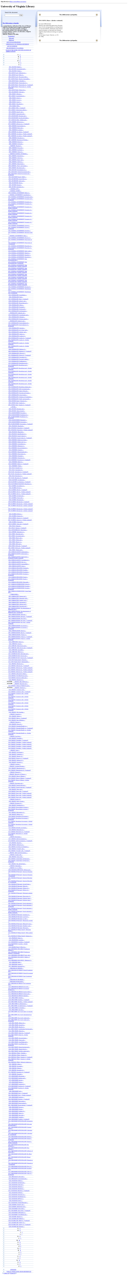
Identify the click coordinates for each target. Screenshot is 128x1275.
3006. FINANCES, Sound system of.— (17, 435)
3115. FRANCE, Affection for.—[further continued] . (20, 669)
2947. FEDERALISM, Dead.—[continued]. (18, 299)
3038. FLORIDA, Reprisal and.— (16, 499)
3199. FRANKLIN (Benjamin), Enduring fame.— (19, 898)
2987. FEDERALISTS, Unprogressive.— (18, 394)
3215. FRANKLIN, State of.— (16, 938)
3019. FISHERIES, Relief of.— (16, 461)
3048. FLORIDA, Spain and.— (16, 521)
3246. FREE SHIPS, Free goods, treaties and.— (19, 1017)
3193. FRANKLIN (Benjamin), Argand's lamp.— (19, 884)
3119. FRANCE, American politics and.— (18, 677)
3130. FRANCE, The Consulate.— (17, 712)
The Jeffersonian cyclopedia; (11, 23)
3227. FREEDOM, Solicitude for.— (17, 966)
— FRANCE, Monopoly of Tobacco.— (17, 774)
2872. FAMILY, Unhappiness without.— (17, 109)
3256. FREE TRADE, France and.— (17, 1040)
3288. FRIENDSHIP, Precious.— (16, 1107)
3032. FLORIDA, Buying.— (15, 487)
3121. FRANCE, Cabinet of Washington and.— (19, 685)
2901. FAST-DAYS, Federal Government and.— (19, 171)
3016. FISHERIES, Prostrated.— (16, 455)
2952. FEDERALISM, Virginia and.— (17, 309)
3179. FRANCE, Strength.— (15, 842)
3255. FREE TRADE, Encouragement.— (18, 1038)
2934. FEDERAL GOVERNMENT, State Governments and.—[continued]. (17, 262)
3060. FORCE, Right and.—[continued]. (17, 545)
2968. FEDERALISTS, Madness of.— (17, 349)
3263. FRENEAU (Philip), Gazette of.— (17, 1055)
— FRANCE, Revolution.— (15, 836)
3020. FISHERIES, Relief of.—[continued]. (18, 463)
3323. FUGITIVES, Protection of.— (17, 1194)
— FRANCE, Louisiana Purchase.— (17, 766)
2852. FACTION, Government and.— (17, 68)
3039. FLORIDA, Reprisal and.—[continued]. (19, 501)
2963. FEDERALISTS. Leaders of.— (17, 336)
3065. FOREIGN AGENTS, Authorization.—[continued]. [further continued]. (18, 557)
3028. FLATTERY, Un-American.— (17, 479)
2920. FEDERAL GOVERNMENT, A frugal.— (19, 225)
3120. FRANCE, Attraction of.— (16, 679)
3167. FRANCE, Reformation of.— (17, 812)
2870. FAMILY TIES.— (14, 105)
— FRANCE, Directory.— (15, 722)
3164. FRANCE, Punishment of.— (17, 805)
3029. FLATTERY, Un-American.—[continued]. (19, 481)
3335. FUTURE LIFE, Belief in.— (17, 1218)
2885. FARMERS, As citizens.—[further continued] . (20, 135)
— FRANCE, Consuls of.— (15, 714)
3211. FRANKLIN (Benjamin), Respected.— (18, 927)
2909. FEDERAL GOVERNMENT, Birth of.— (19, 192)
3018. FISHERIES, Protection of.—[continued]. (19, 459)
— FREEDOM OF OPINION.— (16, 968)
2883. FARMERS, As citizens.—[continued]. (18, 131)
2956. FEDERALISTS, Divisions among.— (18, 319)
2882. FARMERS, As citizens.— (16, 129)
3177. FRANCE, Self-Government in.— (17, 838)
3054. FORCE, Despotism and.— (16, 533)
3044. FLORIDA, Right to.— (15, 514)
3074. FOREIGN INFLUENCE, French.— (18, 577)
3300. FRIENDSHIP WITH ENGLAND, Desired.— (20, 1136)
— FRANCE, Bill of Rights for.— (21, 681)
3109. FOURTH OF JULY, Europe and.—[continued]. (20, 657)
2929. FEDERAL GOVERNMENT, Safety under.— (20, 251)
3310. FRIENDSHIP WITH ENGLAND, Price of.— (20, 1166)
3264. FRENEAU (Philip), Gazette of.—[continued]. (20, 1057)
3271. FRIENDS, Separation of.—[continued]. (19, 1072)
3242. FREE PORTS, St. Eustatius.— (17, 1007)
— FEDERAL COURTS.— (15, 190)
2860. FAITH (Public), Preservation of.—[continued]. (20, 84)
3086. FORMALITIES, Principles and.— (17, 606)
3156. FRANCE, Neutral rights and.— (17, 785)
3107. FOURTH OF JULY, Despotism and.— (18, 653)
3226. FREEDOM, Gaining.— (16, 964)
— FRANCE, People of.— (15, 799)
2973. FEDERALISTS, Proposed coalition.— (18, 359)
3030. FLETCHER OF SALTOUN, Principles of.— (20, 483)
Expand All (12, 1273)
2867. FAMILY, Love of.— (15, 99)
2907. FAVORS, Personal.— (15, 184)
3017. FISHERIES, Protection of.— (17, 457)
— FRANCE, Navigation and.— (16, 783)
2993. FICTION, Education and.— (17, 408)
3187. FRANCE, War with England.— (17, 863)
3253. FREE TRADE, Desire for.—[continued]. (19, 1033)
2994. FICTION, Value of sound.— (17, 410)
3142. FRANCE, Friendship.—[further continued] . (20, 744)
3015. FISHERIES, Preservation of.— (17, 453)
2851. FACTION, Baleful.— (15, 66)
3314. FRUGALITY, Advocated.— (17, 1176)
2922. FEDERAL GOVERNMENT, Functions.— (19, 230)
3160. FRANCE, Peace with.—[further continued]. (20, 793)
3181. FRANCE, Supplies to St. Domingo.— (18, 846)
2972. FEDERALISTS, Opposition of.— (17, 357)
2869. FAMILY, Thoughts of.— (16, 103)
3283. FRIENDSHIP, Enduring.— (16, 1097)
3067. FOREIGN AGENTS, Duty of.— (17, 562)
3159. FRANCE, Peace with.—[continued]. (18, 791)
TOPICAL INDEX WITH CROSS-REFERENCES (18, 1271)
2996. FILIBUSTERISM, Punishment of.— (18, 414)
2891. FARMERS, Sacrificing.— (16, 149)
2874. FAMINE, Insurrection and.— (17, 113)
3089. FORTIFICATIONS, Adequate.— (17, 614)
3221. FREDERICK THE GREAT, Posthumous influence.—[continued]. (19, 952)
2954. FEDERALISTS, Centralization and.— (18, 315)
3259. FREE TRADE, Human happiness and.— (19, 1047)
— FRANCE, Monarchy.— (15, 772)
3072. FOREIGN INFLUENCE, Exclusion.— (18, 572)
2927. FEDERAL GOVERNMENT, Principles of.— (20, 245)
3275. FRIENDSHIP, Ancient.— (16, 1080)
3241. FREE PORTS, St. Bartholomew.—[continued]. (20, 1005)
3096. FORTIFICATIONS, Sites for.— (17, 630)
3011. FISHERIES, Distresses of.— (17, 445)
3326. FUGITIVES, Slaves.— (16, 1200)
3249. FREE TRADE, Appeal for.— (17, 1025)
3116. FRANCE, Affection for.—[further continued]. (20, 671)
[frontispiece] (11, 36)
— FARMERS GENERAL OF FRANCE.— (18, 153)
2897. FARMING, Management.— (17, 163)
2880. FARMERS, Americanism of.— (17, 125)
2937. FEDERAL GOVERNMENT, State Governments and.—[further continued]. (17, 272)
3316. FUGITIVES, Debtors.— (16, 1180)
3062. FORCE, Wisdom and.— (16, 549)
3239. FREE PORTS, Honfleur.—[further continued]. (20, 1001)
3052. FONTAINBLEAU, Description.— (17, 529)
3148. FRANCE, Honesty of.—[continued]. (18, 758)
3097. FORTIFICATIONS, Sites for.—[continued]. (20, 632)
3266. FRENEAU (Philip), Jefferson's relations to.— (20, 1062)
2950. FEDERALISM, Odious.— (16, 305)
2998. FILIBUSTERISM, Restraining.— (17, 420)
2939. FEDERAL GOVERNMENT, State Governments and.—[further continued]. (17, 278)
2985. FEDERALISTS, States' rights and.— (18, 390)
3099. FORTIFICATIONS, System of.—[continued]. (20, 636)
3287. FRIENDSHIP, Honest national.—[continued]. (20, 1105)
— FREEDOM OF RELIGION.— (16, 981)
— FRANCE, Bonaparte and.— (21, 683)
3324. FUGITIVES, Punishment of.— (17, 1196)
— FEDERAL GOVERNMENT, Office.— (18, 235)
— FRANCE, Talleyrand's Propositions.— (18, 852)
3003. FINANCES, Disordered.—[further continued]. (20, 429)
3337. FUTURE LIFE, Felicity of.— (17, 1222)
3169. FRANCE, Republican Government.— (18, 816)
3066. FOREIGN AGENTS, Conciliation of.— (19, 560)
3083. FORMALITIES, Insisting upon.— (18, 600)
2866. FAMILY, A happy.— (15, 97)
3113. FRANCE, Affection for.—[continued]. (18, 665)
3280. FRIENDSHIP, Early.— (16, 1091)
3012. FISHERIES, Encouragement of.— (18, 447)
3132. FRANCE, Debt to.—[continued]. (17, 718)
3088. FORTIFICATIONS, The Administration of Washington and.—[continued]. (19, 612)
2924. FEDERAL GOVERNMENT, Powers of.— (19, 237)
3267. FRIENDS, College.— (15, 1064)
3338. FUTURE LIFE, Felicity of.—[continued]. (19, 1224)
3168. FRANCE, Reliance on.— (16, 814)
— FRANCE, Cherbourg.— (20, 687)
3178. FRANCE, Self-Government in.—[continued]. (20, 840)
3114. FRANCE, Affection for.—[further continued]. (20, 667)
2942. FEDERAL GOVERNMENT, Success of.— (19, 286)
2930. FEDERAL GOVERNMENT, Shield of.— (19, 253)
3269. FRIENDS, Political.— (15, 1068)
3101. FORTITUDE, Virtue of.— (16, 641)
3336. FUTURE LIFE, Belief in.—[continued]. (19, 1220)
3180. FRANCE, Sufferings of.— (16, 844)
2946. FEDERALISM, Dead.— (16, 297)
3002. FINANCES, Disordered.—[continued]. (19, 427)
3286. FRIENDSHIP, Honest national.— (17, 1103)
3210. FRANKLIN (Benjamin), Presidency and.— (19, 925)
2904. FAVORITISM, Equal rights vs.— (17, 178)
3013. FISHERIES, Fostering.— (16, 449)
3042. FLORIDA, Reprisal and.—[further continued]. (20, 508)
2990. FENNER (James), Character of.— (17, 400)
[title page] (11, 38)
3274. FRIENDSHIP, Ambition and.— (17, 1078)
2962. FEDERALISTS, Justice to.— (17, 334)
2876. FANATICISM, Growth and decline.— (18, 117)
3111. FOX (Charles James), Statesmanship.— (19, 661)
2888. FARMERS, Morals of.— (16, 141)
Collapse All (6, 1273)
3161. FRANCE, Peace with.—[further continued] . (20, 795)
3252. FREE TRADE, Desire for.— (17, 1031)
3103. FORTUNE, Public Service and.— (17, 645)
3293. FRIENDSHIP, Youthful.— (16, 1117)
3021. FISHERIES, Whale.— (15, 465)
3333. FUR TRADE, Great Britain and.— (18, 1214)
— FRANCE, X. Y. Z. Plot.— (15, 867)
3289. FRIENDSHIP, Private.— (16, 1109)
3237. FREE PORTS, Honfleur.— (16, 997)
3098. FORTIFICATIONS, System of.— (17, 634)
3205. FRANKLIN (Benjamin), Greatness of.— (19, 914)
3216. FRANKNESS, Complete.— (16, 940)
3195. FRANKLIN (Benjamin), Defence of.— (19, 888)
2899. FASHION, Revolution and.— (17, 167)
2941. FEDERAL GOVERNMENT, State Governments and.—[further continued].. (17, 284)
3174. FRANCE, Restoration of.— (16, 829)
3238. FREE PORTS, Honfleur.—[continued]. (19, 999)
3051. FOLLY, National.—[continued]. (17, 527)
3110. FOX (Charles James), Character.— (18, 659)
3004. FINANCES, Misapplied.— (16, 431)
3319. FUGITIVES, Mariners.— (16, 1186)
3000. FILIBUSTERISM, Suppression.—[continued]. (20, 424)
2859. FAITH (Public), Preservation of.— (18, 82)
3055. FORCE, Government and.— (17, 535)
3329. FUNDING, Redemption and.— (17, 1206)
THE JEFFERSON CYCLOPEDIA (15, 48)
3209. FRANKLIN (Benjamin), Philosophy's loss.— (20, 923)
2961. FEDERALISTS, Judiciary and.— (17, 332)
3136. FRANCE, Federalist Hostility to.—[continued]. (20, 728)
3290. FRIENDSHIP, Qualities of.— (17, 1111)
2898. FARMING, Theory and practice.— (18, 165)
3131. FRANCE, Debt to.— (15, 716)
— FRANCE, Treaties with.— (15, 854)
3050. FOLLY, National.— (15, 525)
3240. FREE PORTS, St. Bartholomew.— (17, 1003)
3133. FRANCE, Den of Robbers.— (17, 720)
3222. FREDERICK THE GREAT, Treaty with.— (19, 955)
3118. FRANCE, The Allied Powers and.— (18, 675)
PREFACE (11, 40)
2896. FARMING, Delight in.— (16, 161)
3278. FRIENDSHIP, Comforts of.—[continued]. (19, 1086)
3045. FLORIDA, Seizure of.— (16, 516)
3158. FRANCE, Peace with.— (16, 789)
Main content (13, 1)
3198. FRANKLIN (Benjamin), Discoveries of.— (19, 896)
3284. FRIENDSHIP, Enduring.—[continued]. (19, 1099)
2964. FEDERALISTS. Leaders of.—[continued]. (19, 338)
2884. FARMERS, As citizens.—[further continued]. (20, 133)
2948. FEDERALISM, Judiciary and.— (17, 301)
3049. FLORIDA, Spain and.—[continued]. (18, 523)
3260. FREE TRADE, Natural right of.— (17, 1049)
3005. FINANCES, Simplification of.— (17, 433)
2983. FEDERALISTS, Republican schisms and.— (20, 386)
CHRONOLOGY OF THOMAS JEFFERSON (17, 44)
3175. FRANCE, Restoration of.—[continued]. (19, 831)
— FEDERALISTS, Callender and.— (17, 313)
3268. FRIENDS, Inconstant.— (16, 1066)
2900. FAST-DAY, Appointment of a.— (17, 169)
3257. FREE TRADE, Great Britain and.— (18, 1042)
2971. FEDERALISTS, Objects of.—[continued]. (19, 355)
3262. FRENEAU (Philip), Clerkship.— (17, 1053)
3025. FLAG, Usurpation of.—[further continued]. (20, 473)
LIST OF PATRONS (12, 46)
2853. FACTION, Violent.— (15, 70)
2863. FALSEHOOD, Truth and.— (17, 92)
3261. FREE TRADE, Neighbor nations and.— (19, 1051)
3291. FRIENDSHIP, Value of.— (16, 1113)
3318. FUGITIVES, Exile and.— (16, 1184)
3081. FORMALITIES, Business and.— (17, 596)
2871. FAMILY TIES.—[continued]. (17, 107)
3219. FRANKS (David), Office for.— (17, 947)
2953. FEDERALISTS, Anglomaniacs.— (17, 311)
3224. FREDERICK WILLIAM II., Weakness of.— (20, 960)
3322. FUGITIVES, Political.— (16, 1192)
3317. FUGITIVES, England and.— (17, 1182)
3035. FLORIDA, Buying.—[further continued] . (19, 493)
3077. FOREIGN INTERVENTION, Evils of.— (19, 584)
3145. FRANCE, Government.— (16, 752)
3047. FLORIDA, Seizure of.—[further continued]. (20, 519)
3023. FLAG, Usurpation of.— (16, 469)
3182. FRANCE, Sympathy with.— (17, 848)
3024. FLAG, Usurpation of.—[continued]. (18, 471)
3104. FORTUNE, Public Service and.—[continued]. (20, 647)
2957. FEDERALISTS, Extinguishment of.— (18, 323)
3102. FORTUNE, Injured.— (15, 643)
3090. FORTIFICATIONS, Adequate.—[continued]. (20, 616)
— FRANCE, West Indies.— (15, 865)
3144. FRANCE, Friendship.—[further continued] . (20, 748)
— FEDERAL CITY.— (14, 188)
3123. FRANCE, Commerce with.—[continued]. (19, 691)
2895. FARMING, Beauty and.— (16, 159)
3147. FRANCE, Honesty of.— (16, 756)
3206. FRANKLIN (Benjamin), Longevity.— (18, 916)
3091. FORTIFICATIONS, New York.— (17, 618)
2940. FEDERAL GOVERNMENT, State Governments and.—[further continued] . (17, 281)
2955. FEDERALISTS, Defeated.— (17, 317)
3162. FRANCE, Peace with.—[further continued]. (20, 797)
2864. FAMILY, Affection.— (15, 93)
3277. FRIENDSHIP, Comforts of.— (17, 1084)
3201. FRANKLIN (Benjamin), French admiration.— (20, 903)
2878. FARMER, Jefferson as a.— (16, 121)
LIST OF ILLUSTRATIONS (14, 42)
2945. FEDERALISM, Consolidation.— (17, 295)
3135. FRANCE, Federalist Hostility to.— (18, 726)
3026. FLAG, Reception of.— (16, 475)
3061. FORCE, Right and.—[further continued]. (19, 547)
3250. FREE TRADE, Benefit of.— (17, 1027)
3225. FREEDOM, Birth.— (15, 962)
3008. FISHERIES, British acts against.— (18, 439)
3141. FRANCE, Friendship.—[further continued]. (20, 742)
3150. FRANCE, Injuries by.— (16, 762)
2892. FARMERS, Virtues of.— (16, 151)
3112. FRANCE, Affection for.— (16, 663)
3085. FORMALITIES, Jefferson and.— (17, 604)
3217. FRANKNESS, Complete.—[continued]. (19, 942)
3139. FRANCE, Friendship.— (16, 738)
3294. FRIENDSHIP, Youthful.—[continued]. (19, 1119)
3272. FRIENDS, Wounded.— (16, 1074)
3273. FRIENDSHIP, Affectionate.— (17, 1076)
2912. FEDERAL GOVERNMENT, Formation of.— (20, 201)
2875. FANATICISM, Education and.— (17, 115)
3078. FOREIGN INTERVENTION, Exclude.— (19, 586)
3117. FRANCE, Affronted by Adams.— (17, 673)
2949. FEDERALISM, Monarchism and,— (18, 303)
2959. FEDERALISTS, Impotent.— (17, 328)
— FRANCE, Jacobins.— (15, 764)
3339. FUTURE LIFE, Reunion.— (17, 1226)
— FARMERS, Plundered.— (15, 145)
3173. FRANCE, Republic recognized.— (17, 827)
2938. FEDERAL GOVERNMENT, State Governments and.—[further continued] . (17, 275)
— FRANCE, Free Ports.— (15, 736)
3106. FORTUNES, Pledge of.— (16, 651)
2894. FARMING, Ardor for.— (16, 157)
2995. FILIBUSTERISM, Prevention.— (17, 412)
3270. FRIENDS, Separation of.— (16, 1070)
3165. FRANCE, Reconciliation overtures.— (18, 807)
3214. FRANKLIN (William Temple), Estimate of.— (20, 936)
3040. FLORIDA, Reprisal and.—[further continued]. (20, 503)
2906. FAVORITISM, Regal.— (16, 182)
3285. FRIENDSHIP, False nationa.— (17, 1101)
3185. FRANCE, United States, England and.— (19, 858)
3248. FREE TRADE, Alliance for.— (17, 1023)
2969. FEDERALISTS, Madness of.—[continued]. (20, 351)
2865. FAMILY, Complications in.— (17, 95)
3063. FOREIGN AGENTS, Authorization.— (18, 551)
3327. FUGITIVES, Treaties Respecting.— (18, 1202)
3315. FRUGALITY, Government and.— (18, 1178)
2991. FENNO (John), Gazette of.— (17, 402)
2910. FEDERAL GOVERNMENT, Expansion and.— (20, 196)
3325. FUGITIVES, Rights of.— (16, 1198)
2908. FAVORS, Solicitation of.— (16, 186)
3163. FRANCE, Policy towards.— (17, 801)
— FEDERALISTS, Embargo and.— (17, 321)
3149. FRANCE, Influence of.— (16, 760)
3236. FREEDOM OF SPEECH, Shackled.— (18, 995)
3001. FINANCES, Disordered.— (16, 425)
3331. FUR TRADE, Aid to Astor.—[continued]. (19, 1210)
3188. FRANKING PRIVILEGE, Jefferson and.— (19, 869)
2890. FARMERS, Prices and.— (16, 147)
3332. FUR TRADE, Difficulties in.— (17, 1212)
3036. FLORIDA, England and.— (16, 495)
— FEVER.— (13, 406)
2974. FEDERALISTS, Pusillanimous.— (17, 361)
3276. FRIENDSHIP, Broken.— (16, 1082)
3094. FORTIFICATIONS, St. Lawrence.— (18, 625)
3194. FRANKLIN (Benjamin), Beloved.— (18, 886)
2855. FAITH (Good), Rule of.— (16, 74)
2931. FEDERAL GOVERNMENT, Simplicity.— (19, 255)
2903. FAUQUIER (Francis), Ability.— (17, 176)
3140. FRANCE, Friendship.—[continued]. (18, 740)
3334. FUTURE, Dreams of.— (16, 1216)
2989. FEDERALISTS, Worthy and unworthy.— (19, 398)
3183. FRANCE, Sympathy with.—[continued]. (19, 850)
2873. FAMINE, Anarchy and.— (16, 111)
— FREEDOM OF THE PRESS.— (16, 979)
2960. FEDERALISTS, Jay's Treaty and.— (18, 330)
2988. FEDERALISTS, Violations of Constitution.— (20, 396)
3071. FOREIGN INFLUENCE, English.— (18, 570)
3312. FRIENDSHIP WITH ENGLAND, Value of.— (20, 1171)
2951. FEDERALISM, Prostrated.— (17, 307)
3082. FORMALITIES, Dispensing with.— (18, 598)
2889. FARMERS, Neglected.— (16, 143)
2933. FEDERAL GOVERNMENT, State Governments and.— (17, 259)
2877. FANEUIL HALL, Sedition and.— (17, 119)
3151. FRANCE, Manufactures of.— (17, 768)
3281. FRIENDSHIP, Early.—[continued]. (18, 1093)
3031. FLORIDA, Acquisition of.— (17, 485)
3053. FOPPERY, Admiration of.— (17, 531)
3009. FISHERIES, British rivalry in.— (17, 441)
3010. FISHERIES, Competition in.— (17, 443)
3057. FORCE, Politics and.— (16, 539)
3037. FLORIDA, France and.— (16, 497)
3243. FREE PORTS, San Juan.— (16, 1009)
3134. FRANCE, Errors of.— (15, 724)
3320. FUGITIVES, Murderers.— (16, 1188)
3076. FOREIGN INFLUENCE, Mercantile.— (19, 582)
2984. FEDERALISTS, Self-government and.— (19, 388)
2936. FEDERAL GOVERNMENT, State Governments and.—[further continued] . (17, 269)
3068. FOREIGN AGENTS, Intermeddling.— (18, 564)
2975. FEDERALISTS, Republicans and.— (18, 363)
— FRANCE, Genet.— (14, 750)
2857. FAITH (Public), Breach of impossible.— (19, 78)
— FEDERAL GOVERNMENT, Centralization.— (19, 194)
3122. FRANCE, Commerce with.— (17, 689)
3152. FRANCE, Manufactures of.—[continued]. (19, 770)
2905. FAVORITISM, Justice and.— (17, 180)
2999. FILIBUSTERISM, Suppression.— (17, 422)
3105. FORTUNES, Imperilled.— (16, 649)
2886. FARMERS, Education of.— (17, 137)
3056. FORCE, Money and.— (16, 537)
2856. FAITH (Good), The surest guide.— (18, 76)
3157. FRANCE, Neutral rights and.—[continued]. (20, 787)
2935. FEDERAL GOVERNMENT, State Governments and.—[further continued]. (17, 265)
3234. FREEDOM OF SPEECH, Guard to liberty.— (20, 991)
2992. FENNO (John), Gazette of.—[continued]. (19, 404)
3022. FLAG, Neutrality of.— (16, 467)
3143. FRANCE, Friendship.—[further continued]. (20, 746)
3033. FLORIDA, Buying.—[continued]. (17, 489)
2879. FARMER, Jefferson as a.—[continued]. (19, 123)
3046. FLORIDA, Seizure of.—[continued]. (18, 518)
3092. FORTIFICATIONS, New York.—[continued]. (20, 620)
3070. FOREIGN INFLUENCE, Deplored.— (18, 568)
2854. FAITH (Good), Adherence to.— (17, 72)
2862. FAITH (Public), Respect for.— (17, 90)
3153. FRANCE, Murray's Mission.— (17, 776)
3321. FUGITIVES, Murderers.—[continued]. (19, 1190)
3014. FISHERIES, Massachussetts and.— (18, 451)
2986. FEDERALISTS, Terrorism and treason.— (19, 392)
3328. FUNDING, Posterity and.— (17, 1204)
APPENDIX (13, 1269)
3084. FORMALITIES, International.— (17, 602)
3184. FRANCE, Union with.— (16, 856)
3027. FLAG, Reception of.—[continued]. (18, 477)
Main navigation (21, 1)
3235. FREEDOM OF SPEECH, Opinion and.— (19, 993)
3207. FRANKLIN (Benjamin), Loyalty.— (18, 918)
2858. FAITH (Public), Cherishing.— (17, 80)
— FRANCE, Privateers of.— (15, 803)
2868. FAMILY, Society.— (15, 101)
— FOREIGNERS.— (14, 594)
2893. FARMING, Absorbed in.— (16, 155)
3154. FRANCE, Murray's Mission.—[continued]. (19, 778)
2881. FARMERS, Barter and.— (16, 127)
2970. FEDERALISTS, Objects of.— (17, 353)
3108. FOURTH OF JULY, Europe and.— (18, 655)
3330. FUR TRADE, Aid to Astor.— (17, 1208)
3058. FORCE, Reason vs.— (15, 541)
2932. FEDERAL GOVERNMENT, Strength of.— (20, 257)
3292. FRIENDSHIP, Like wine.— (17, 1115)
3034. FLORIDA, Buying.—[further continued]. (19, 491)
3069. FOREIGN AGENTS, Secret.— (17, 566)
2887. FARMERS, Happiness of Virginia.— (18, 139)
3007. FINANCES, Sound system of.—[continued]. (20, 437)
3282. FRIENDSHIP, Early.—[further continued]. (19, 1095)
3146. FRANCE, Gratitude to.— (16, 754)
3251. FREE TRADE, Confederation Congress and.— (20, 1029)
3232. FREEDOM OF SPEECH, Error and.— (18, 986)
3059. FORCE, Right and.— (15, 543)
